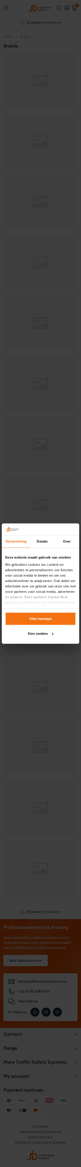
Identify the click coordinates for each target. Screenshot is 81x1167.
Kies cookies (38, 633)
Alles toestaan (40, 619)
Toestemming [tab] (16, 541)
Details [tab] (42, 541)
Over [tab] (67, 541)
